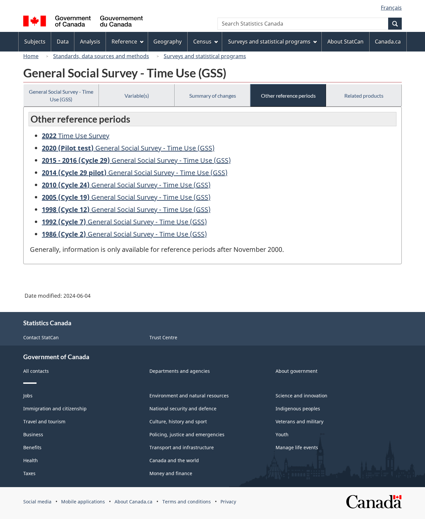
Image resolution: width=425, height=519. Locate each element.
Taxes (29, 473)
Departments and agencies (179, 371)
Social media (37, 501)
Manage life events (297, 447)
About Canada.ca (133, 501)
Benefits (32, 447)
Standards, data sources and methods (101, 56)
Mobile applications (83, 501)
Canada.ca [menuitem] (388, 41)
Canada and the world (174, 460)
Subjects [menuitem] (34, 41)
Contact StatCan (41, 337)
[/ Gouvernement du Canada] (83, 22)
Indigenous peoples (298, 408)
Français (391, 7)
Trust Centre (163, 337)
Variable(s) (137, 95)
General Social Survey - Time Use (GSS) (61, 95)
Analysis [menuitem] (90, 41)
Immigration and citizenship (55, 408)
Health (30, 460)
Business (33, 434)
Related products (363, 95)
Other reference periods (288, 95)
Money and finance (170, 473)
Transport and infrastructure (181, 447)
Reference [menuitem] (124, 41)
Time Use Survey (75, 135)
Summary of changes (212, 95)
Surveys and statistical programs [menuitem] (269, 41)
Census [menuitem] (202, 41)
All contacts (36, 371)
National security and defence (182, 408)
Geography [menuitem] (167, 41)
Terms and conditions (186, 501)
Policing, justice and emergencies (186, 434)
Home (31, 56)
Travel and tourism (44, 421)
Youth (282, 434)
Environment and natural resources (189, 395)
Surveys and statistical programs (205, 56)
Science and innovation (301, 395)
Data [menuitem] (63, 41)
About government (296, 371)
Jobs (28, 395)
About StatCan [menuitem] (345, 41)
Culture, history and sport (178, 421)
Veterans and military (299, 421)
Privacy (228, 501)
